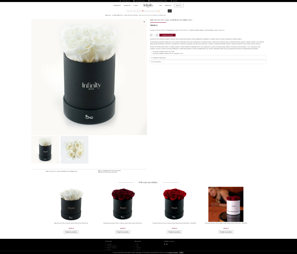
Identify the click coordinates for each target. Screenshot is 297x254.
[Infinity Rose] (148, 5)
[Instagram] (167, 244)
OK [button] (181, 252)
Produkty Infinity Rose (117, 15)
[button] (144, 21)
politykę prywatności (173, 252)
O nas (136, 5)
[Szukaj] (170, 10)
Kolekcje (127, 5)
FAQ (160, 5)
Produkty (117, 5)
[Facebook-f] (164, 244)
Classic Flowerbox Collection (131, 15)
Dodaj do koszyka (167, 35)
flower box (102, 172)
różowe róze (108, 172)
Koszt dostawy (156, 62)
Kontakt (168, 5)
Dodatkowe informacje (159, 58)
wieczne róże (114, 172)
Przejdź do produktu (71, 232)
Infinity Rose (108, 15)
